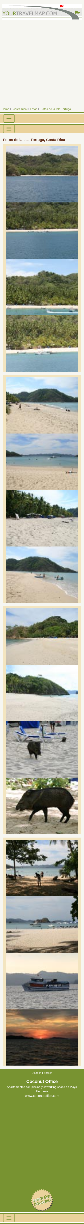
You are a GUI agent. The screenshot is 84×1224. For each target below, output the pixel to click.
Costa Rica (20, 109)
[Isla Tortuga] (42, 173)
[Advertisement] (42, 62)
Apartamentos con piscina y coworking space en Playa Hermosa (42, 1089)
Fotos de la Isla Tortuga (56, 109)
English (48, 1072)
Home (5, 109)
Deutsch (36, 1072)
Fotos (33, 109)
